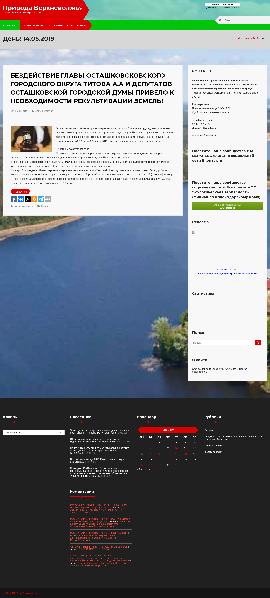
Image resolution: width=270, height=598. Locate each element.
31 (176, 464)
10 (176, 448)
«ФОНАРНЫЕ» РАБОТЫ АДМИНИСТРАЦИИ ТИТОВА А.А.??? (96, 511)
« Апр (140, 468)
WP (22, 592)
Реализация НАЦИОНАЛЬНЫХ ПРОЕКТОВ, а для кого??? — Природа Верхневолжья (99, 506)
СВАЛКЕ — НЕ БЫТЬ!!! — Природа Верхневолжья (99, 546)
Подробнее (20, 191)
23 (167, 459)
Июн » (148, 468)
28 (150, 464)
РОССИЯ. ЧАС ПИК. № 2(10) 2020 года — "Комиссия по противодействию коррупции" (100, 520)
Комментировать (23, 206)
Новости (46, 206)
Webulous (31, 592)
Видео (208, 430)
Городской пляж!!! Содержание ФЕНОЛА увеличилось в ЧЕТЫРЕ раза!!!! (98, 564)
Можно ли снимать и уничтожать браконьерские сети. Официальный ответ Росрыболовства (100, 524)
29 (159, 464)
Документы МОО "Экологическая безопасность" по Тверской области (234, 437)
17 (176, 453)
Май (255, 38)
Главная (9, 25)
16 (167, 453)
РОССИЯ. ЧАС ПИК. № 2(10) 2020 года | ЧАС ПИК (98, 532)
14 (150, 453)
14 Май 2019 (20, 110)
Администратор (44, 110)
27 (141, 464)
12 (194, 448)
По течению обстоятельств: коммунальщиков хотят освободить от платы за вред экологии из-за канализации (99, 450)
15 (159, 453)
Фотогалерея (212, 451)
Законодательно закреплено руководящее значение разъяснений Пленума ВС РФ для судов (100, 431)
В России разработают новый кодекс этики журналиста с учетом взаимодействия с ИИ (95, 440)
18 (185, 453)
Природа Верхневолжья (43, 7)
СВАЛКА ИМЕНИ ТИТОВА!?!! (95, 549)
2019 (246, 38)
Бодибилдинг (10, 592)
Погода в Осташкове (222, 4)
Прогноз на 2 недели (231, 7)
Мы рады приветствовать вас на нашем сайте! (55, 25)
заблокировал (227, 206)
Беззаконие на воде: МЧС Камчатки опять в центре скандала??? (99, 460)
